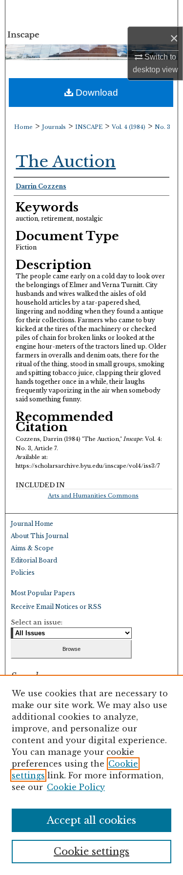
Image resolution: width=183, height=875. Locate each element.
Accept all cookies (91, 820)
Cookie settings (91, 851)
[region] (91, 775)
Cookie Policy (76, 787)
